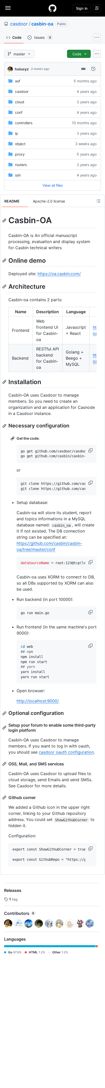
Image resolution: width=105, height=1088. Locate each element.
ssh (18, 175)
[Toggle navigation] (8, 8)
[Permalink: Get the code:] (13, 438)
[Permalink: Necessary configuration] (4, 425)
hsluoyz (22, 69)
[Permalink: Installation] (4, 381)
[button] (91, 450)
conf (18, 112)
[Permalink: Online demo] (4, 260)
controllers (23, 123)
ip (16, 133)
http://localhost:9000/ (38, 700)
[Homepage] (52, 8)
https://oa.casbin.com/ (59, 273)
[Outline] (98, 201)
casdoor (19, 24)
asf (17, 81)
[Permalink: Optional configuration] (4, 713)
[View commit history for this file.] (93, 68)
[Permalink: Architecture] (4, 286)
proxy (20, 154)
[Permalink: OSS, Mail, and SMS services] (4, 763)
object (20, 144)
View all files (53, 185)
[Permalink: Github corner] (4, 797)
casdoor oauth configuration (66, 752)
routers (21, 164)
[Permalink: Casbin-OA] (4, 220)
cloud (19, 102)
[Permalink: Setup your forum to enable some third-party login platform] (4, 727)
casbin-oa (42, 24)
